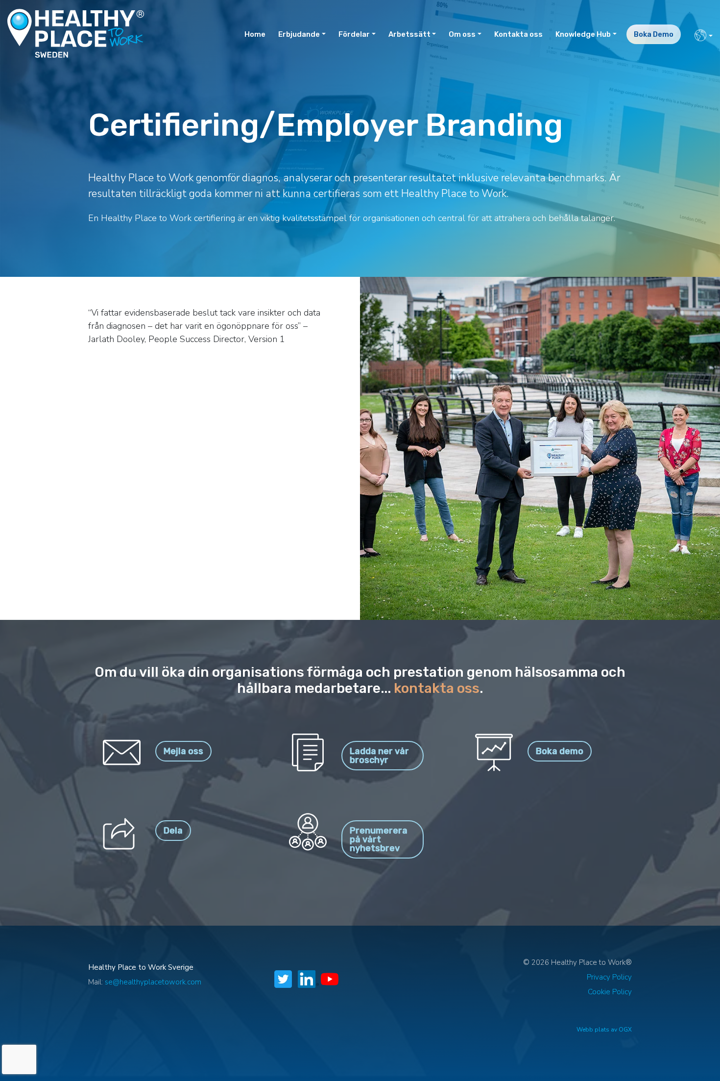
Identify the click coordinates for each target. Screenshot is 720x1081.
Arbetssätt (409, 34)
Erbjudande (299, 34)
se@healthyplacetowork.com (153, 982)
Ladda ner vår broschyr (379, 755)
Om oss (462, 34)
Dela (173, 830)
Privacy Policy (609, 977)
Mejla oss (183, 751)
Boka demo (559, 751)
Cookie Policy (610, 992)
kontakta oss (437, 688)
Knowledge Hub (583, 34)
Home (254, 34)
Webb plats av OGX (604, 1029)
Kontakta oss (518, 34)
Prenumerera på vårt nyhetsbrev (379, 839)
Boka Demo (653, 34)
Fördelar (354, 34)
